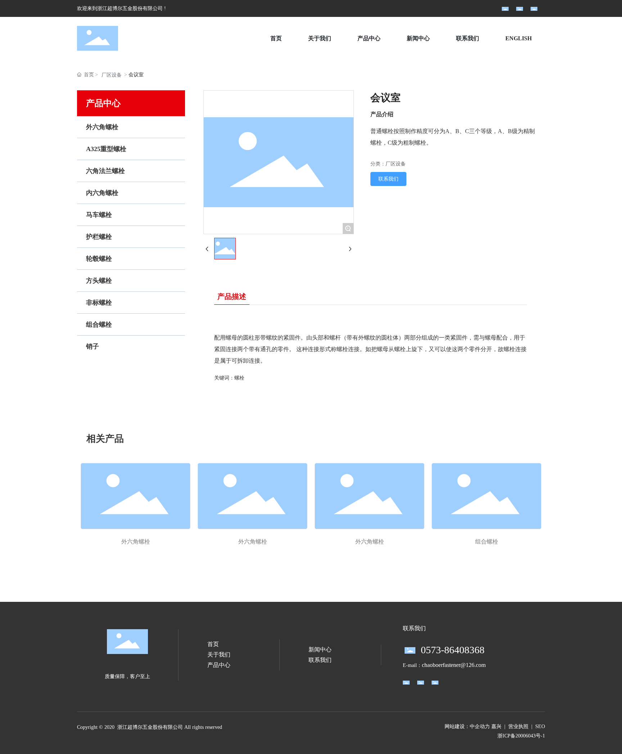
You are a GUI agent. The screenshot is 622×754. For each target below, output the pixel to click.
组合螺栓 (486, 542)
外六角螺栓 (135, 542)
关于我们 (218, 654)
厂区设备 (112, 75)
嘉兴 (496, 726)
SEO (540, 726)
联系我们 (320, 660)
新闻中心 (320, 649)
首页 (213, 644)
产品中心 (218, 665)
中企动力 (480, 726)
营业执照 (518, 726)
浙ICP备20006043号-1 (521, 736)
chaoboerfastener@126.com (454, 665)
